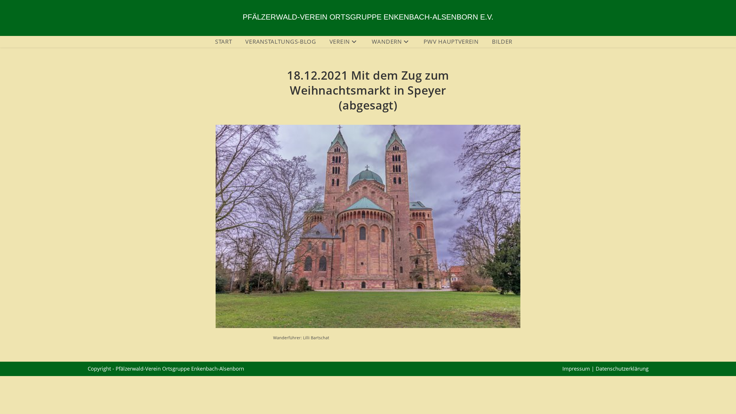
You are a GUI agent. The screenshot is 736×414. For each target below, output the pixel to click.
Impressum (576, 368)
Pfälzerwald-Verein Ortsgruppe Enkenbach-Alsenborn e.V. (368, 17)
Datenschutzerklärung (622, 368)
